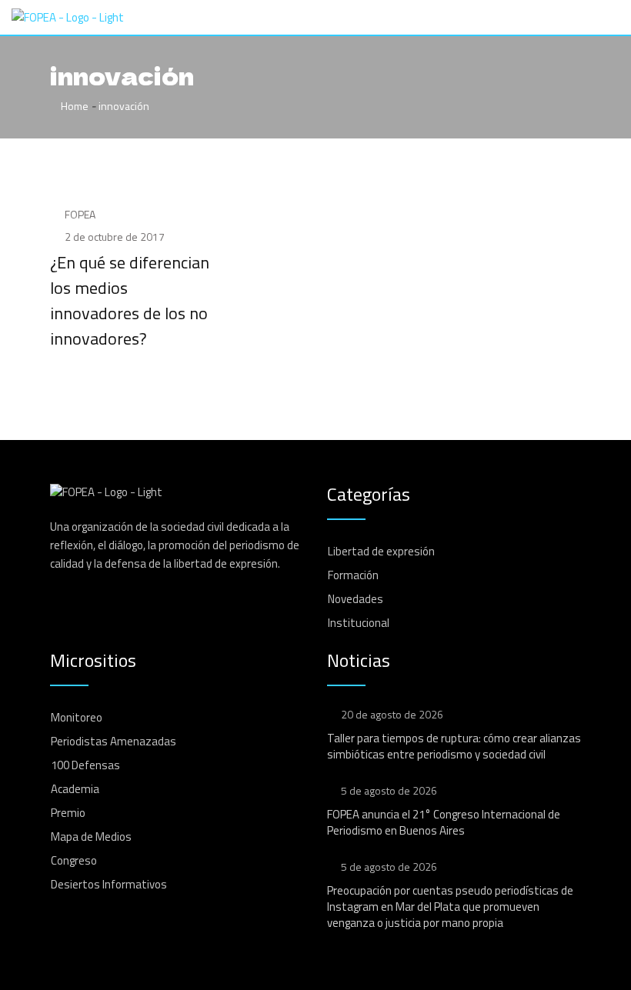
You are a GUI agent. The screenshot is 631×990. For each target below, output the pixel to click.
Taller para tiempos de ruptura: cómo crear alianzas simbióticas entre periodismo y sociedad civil (454, 746)
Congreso (74, 860)
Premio (68, 813)
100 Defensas (85, 765)
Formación (353, 575)
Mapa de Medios (91, 836)
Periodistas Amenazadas (113, 741)
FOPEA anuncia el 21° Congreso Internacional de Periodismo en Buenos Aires (443, 822)
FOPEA (80, 214)
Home (73, 106)
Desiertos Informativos (109, 884)
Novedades (355, 599)
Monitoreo (76, 717)
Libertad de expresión (381, 551)
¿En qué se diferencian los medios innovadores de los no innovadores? (129, 300)
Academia (75, 789)
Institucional (358, 623)
